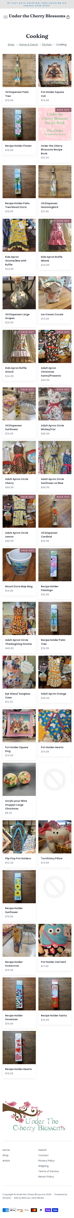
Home (6, 1150)
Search (42, 1150)
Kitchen (47, 44)
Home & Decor (28, 44)
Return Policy (46, 1176)
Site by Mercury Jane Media (29, 1197)
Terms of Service (48, 1171)
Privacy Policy (46, 1160)
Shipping (43, 1166)
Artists (6, 1160)
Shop (11, 44)
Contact (43, 1155)
